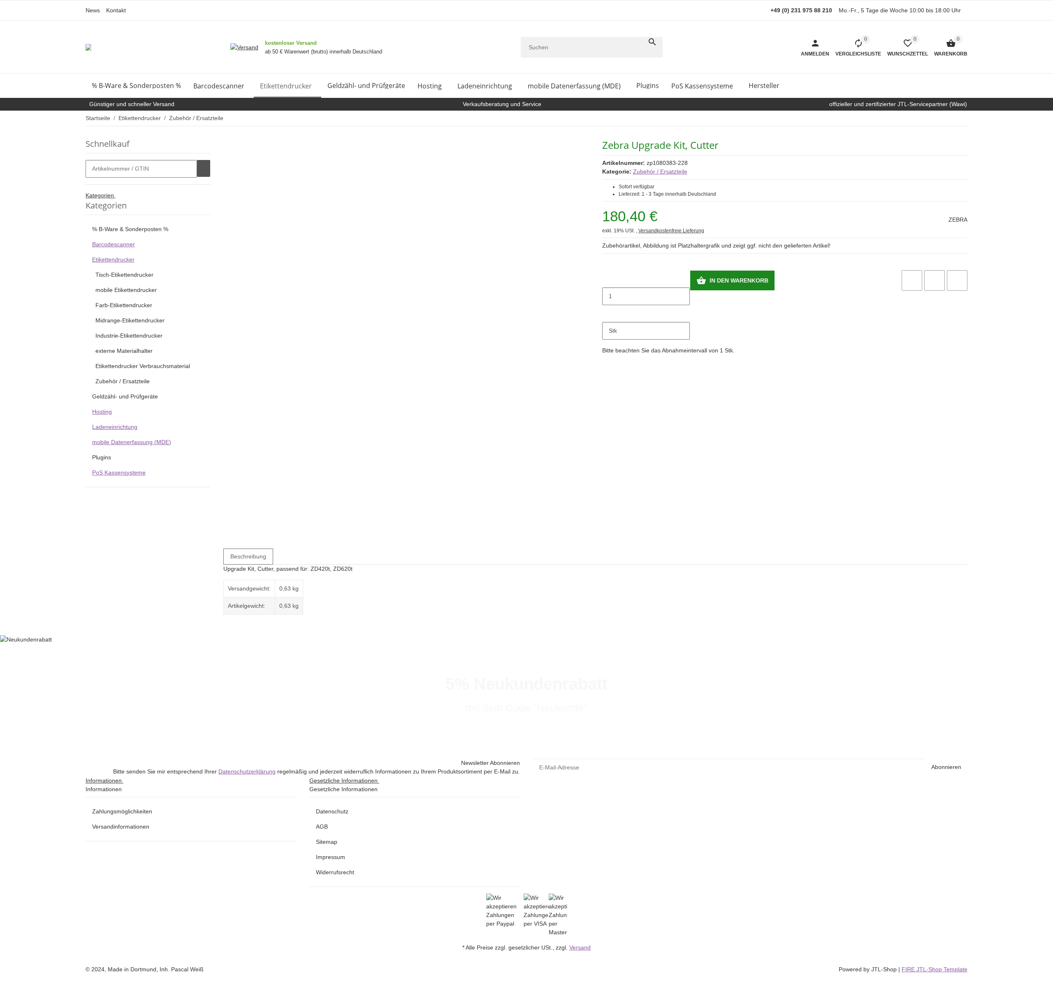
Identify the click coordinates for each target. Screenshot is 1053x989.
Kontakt (116, 10)
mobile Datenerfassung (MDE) (131, 442)
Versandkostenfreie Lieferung (671, 231)
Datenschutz (332, 811)
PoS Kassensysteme (119, 472)
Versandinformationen (120, 826)
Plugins (101, 457)
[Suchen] (652, 42)
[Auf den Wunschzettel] (934, 280)
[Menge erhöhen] (608, 313)
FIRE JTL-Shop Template (934, 969)
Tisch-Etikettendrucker (124, 274)
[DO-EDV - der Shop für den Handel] (88, 47)
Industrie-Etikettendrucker (128, 335)
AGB (322, 826)
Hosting (102, 411)
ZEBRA (958, 219)
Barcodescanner (113, 244)
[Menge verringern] (608, 278)
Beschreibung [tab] (248, 556)
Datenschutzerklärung (247, 771)
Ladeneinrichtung (114, 427)
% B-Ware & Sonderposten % (130, 229)
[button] (904, 47)
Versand (580, 947)
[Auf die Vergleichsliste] (912, 280)
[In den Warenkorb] (203, 168)
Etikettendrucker (113, 259)
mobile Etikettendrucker (126, 290)
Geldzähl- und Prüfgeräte (125, 396)
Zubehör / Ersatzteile (660, 171)
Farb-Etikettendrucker (123, 305)
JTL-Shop (884, 969)
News (93, 10)
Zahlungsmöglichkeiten (122, 811)
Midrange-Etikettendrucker (130, 320)
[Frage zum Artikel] (957, 280)
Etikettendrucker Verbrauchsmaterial (142, 366)
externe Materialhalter (124, 350)
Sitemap (326, 841)
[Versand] (244, 47)
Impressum (330, 857)
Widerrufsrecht (335, 872)
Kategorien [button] (101, 195)
